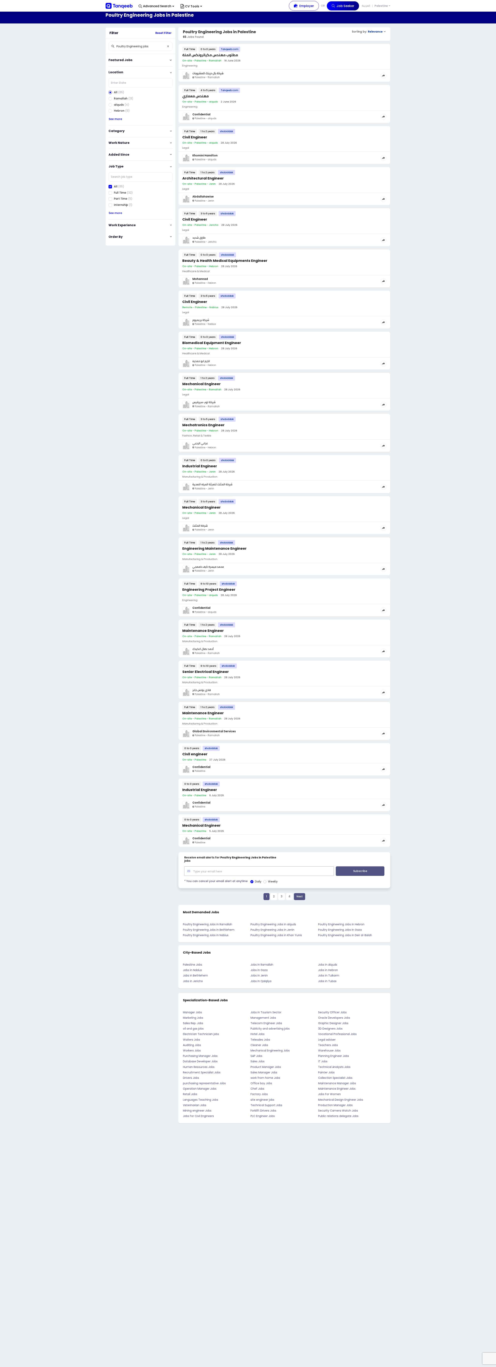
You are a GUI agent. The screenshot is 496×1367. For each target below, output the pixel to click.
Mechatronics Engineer (203, 425)
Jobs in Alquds (327, 965)
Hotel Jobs (257, 1034)
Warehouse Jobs (329, 1050)
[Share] (383, 75)
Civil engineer (195, 754)
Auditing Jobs (192, 1045)
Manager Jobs (192, 1012)
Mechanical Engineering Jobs (270, 1050)
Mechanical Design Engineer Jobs (340, 1100)
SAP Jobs (256, 1056)
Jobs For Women (329, 1094)
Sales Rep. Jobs (193, 1023)
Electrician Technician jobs (201, 1034)
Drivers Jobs (191, 1078)
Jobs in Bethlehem (195, 975)
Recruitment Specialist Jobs (201, 1072)
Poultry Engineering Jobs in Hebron (341, 924)
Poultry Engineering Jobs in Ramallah (207, 924)
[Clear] (168, 46)
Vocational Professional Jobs (337, 1034)
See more (115, 119)
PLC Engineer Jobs (263, 1116)
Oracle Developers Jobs (334, 1018)
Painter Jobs (326, 1072)
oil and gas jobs (193, 1029)
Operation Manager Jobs (199, 1089)
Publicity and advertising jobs (270, 1029)
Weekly (273, 881)
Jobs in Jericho (193, 981)
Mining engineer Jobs (197, 1111)
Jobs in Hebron (328, 970)
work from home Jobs (265, 1078)
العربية (366, 6)
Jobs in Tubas (327, 981)
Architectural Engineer (203, 178)
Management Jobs (263, 1018)
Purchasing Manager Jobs (200, 1056)
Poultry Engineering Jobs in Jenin (272, 930)
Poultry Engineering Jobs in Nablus (205, 935)
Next (299, 896)
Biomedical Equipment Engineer (211, 342)
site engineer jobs (262, 1100)
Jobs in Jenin (259, 975)
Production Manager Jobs (335, 1105)
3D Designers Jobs (330, 1029)
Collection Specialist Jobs (335, 1078)
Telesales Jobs (260, 1040)
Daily (258, 881)
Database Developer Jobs (200, 1061)
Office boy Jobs (261, 1083)
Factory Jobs (259, 1094)
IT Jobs (322, 1061)
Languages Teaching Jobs (200, 1100)
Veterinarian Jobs (194, 1105)
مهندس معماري (195, 96)
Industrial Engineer (199, 466)
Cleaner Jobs (259, 1045)
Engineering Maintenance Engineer (214, 548)
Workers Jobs (192, 1050)
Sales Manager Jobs (264, 1072)
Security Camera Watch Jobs (338, 1111)
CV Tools (192, 6)
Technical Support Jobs (266, 1105)
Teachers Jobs (328, 1045)
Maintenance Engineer (203, 630)
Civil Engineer (194, 137)
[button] (156, 6)
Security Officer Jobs (332, 1012)
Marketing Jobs (193, 1018)
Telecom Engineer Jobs (266, 1023)
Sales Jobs (257, 1061)
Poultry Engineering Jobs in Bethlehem (208, 930)
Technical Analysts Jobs (334, 1067)
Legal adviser (327, 1040)
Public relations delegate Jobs (338, 1116)
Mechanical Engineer (201, 383)
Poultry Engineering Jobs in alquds (273, 924)
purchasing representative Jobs (204, 1083)
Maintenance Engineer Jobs (337, 1089)
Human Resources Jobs (198, 1067)
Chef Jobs (257, 1089)
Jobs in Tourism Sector (266, 1012)
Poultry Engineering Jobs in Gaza (340, 930)
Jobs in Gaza (259, 970)
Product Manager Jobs (266, 1067)
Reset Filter (163, 33)
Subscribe (360, 871)
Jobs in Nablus (192, 970)
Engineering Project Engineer (208, 589)
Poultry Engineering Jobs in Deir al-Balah (345, 935)
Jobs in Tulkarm (328, 975)
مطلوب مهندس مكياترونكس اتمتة (210, 55)
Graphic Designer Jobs (333, 1023)
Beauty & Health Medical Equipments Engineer (224, 260)
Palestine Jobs (192, 965)
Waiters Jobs (191, 1040)
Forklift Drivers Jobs (263, 1111)
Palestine (381, 6)
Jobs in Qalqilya (261, 981)
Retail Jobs (190, 1094)
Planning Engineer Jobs (333, 1056)
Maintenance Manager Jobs (337, 1083)
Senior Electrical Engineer (205, 671)
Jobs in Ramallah (262, 965)
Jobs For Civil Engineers (198, 1116)
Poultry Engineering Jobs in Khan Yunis (276, 935)
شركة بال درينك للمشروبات (208, 73)
